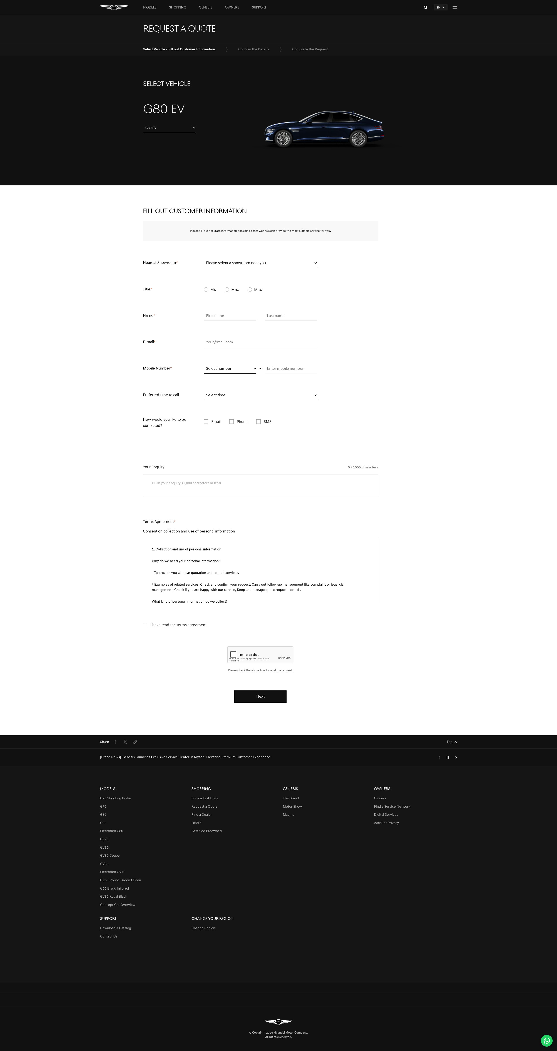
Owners (380, 798)
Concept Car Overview (117, 905)
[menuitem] (115, 742)
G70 (103, 807)
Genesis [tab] (205, 7)
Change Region (203, 928)
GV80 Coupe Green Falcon (120, 880)
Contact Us (108, 936)
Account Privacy (386, 823)
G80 (103, 815)
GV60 (104, 864)
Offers (196, 823)
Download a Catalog (115, 928)
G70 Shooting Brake (115, 798)
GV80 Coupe (110, 856)
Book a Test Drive (204, 798)
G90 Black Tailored (114, 888)
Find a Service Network (392, 807)
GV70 (104, 839)
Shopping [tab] (177, 7)
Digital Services (386, 815)
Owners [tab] (232, 7)
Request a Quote (204, 807)
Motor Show (292, 807)
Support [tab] (259, 7)
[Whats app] (547, 1041)
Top (449, 742)
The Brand (291, 798)
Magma (288, 815)
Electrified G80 (111, 831)
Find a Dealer (201, 815)
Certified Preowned (206, 831)
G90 (103, 823)
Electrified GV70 (112, 872)
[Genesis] (114, 7)
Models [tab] (149, 7)
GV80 (104, 847)
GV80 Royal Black (113, 896)
